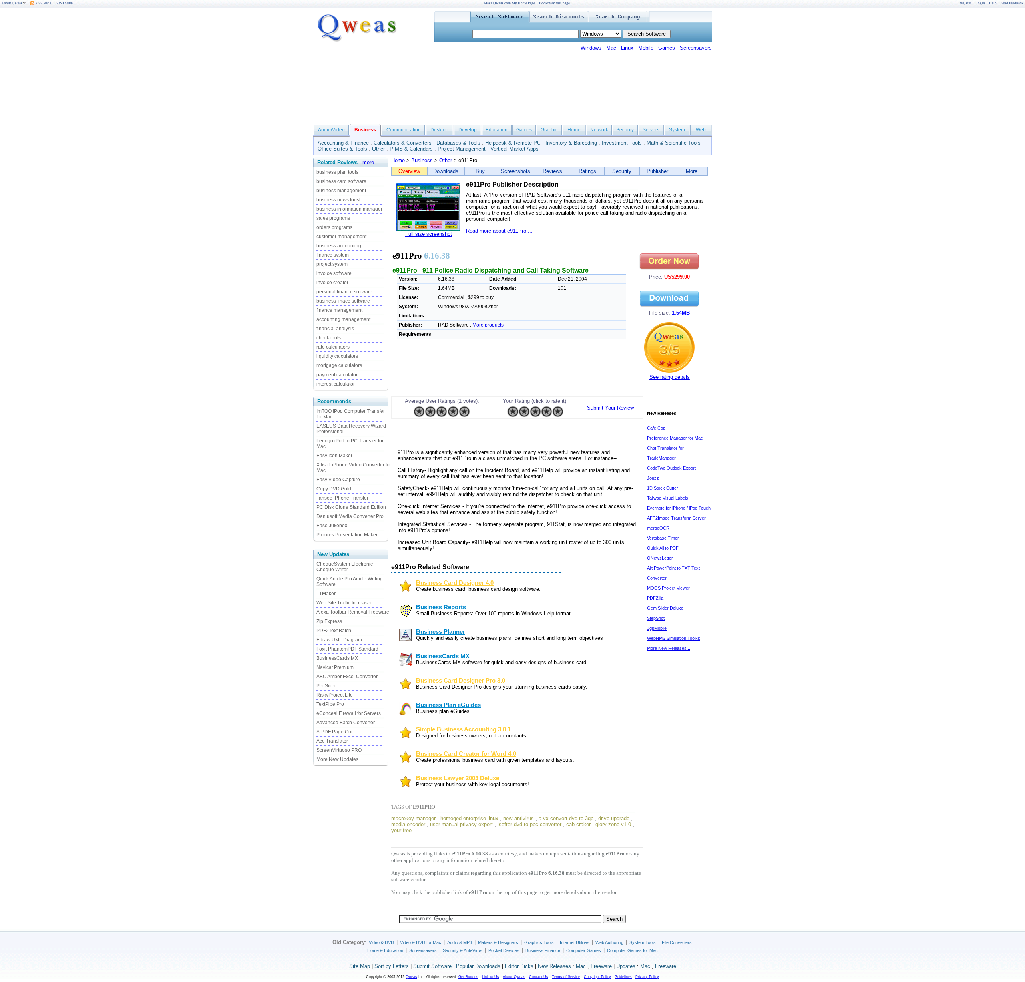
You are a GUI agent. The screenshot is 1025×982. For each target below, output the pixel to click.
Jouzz (653, 478)
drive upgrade (613, 818)
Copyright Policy (597, 977)
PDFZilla (655, 598)
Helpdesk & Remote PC (513, 143)
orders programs (334, 227)
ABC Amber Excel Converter (347, 676)
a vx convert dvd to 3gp (566, 818)
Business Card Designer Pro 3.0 (460, 680)
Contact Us (538, 977)
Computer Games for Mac (632, 950)
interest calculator (335, 384)
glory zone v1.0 (613, 824)
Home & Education (385, 950)
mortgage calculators (339, 365)
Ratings (587, 171)
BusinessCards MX (337, 658)
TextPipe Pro (330, 704)
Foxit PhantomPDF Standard (347, 649)
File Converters (677, 942)
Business (422, 160)
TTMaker (326, 593)
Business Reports (441, 607)
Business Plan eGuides (448, 705)
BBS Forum (64, 3)
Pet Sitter (326, 686)
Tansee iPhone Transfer (342, 498)
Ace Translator (332, 741)
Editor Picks (519, 966)
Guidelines (623, 977)
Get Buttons (468, 977)
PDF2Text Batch (333, 630)
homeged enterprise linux (469, 818)
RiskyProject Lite (334, 695)
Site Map (359, 966)
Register (965, 3)
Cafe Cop (656, 428)
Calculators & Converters (403, 143)
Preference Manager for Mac (675, 438)
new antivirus (518, 818)
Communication (403, 130)
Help (993, 3)
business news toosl (338, 200)
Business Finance (542, 950)
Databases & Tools (458, 143)
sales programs (333, 218)
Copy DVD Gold (333, 489)
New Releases (554, 966)
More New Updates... (339, 759)
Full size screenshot (428, 234)
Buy (480, 171)
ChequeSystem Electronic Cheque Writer (344, 566)
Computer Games (583, 950)
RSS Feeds (42, 3)
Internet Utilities (574, 942)
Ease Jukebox (331, 525)
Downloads (445, 171)
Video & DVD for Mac (420, 942)
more (368, 162)
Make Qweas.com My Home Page (509, 3)
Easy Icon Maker (334, 455)
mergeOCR (658, 528)
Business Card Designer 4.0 (455, 583)
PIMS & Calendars (411, 149)
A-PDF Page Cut (334, 732)
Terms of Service (566, 977)
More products (488, 325)
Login (980, 3)
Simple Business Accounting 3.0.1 (463, 729)
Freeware (601, 966)
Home (574, 130)
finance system (332, 255)
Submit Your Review (610, 408)
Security (625, 130)
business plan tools (337, 172)
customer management (341, 236)
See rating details (669, 377)
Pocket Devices (503, 950)
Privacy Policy (647, 977)
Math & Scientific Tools (674, 143)
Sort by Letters (391, 966)
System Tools (642, 942)
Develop (467, 130)
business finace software (343, 301)
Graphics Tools (539, 942)
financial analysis (335, 328)
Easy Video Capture (338, 479)
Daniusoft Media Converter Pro (350, 516)
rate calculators (333, 347)
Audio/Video (331, 130)
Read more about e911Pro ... (499, 231)
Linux (627, 48)
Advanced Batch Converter (345, 722)
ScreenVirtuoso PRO (339, 750)
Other (378, 149)
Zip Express (329, 621)
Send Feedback (1012, 3)
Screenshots (515, 171)
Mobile (645, 48)
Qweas (411, 977)
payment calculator (337, 375)
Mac (611, 48)
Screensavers (696, 48)
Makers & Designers (498, 942)
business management (341, 190)
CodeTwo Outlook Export (671, 468)
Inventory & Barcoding (571, 143)
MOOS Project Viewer (668, 588)
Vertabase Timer (663, 538)
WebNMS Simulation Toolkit (673, 638)
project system (332, 264)
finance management (339, 310)
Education (497, 130)
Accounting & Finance (343, 143)
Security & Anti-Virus (462, 950)
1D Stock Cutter (662, 488)
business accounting (338, 246)
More (691, 171)
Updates (625, 966)
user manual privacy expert (461, 824)
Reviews (552, 171)
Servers (651, 130)
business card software (341, 181)
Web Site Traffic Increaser (344, 603)
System (677, 130)
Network (599, 130)
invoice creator (332, 282)
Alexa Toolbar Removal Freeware (352, 612)
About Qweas (11, 3)
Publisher (657, 171)
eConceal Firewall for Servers (348, 713)
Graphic (549, 130)
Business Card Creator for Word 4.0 (466, 754)
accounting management (343, 319)
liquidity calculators (337, 356)
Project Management (462, 149)
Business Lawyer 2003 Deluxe (459, 778)
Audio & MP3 (459, 942)
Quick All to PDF (663, 548)
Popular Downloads (478, 966)
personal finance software (344, 292)
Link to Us (490, 977)
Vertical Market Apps (514, 149)
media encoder (408, 824)
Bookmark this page (554, 3)
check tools (328, 338)
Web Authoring (609, 942)
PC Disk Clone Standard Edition (351, 507)
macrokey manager (413, 818)
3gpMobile (657, 628)
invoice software (334, 273)
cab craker (578, 824)
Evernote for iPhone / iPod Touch (679, 508)
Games (666, 48)
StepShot (656, 618)
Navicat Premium (335, 667)
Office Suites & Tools (342, 149)
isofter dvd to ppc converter (529, 824)
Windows (591, 48)
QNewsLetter (660, 558)
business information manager (349, 209)
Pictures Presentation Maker (347, 535)
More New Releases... (668, 648)
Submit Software (432, 966)
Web (701, 130)
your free (401, 830)
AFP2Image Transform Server (676, 518)
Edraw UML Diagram (339, 640)
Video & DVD (381, 942)
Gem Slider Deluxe (665, 608)
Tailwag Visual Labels (667, 498)
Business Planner (440, 632)
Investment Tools (622, 143)
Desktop (439, 130)
